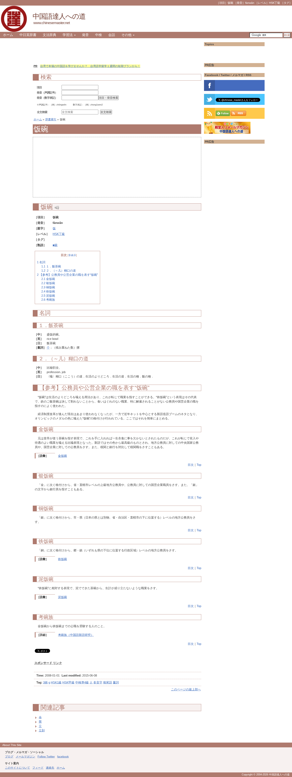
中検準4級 (82, 682)
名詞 (41, 262)
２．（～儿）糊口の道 (58, 270)
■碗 (55, 245)
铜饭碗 (48, 287)
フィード (38, 767)
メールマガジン (25, 756)
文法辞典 (49, 35)
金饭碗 (48, 279)
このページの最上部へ (186, 689)
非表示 (72, 255)
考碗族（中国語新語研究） (76, 635)
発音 (85, 35)
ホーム (8, 35)
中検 (98, 35)
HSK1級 (56, 682)
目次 (191, 464)
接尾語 (107, 682)
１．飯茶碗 (51, 266)
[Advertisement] (117, 169)
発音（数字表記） (47, 97)
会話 (111, 35)
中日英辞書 (27, 35)
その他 (126, 35)
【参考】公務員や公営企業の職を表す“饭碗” (67, 274)
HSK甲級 (68, 682)
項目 (39, 87)
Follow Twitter (46, 756)
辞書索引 (50, 119)
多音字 (97, 682)
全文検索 (42, 112)
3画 (45, 682)
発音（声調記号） (47, 92)
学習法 (68, 35)
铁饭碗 (48, 291)
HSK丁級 (59, 234)
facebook (63, 756)
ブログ (9, 756)
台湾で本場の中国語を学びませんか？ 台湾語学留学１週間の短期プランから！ (90, 66)
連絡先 (50, 767)
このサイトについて (17, 767)
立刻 (42, 730)
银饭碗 (48, 283)
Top (199, 464)
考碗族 (48, 299)
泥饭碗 (48, 295)
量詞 (116, 682)
